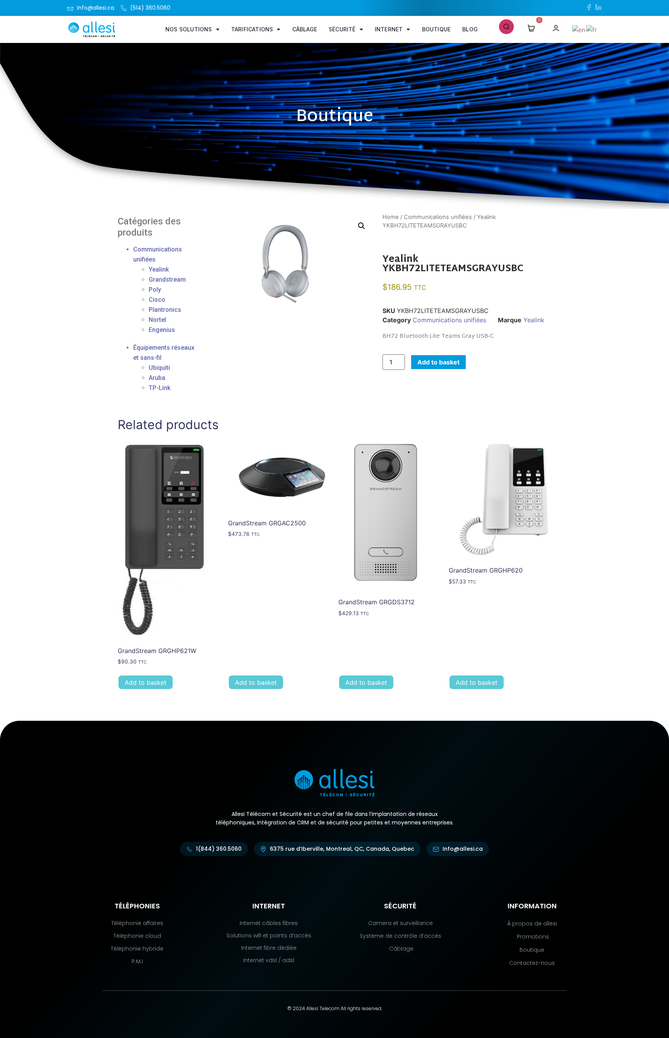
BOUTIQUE (436, 29)
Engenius (162, 329)
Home (391, 217)
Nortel (157, 319)
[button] (506, 25)
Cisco (157, 299)
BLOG (470, 29)
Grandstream (167, 279)
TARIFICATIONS (252, 29)
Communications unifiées (438, 217)
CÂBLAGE (304, 29)
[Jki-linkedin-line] (598, 7)
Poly (155, 289)
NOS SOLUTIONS (188, 29)
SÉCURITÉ (342, 29)
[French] (592, 29)
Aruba (157, 377)
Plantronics (165, 309)
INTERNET (389, 29)
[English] (579, 29)
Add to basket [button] (145, 682)
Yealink (159, 269)
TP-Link (159, 388)
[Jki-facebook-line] (589, 7)
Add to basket (438, 362)
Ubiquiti (159, 367)
